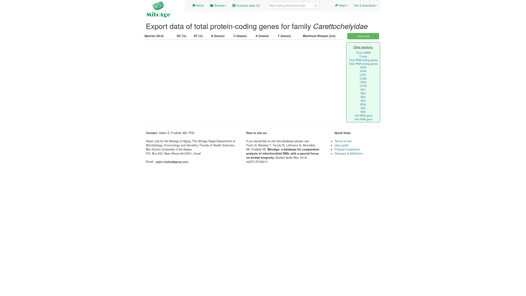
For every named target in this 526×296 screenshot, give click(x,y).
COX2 (363, 78)
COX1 (363, 75)
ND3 (363, 97)
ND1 (363, 89)
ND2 (363, 93)
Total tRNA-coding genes (363, 60)
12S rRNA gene (363, 115)
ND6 (363, 112)
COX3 (363, 82)
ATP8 (363, 71)
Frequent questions (347, 149)
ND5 (363, 108)
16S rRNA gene (363, 119)
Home (199, 5)
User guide (342, 145)
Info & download (364, 5)
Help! (342, 5)
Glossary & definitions (349, 153)
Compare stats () (247, 5)
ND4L (363, 104)
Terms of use (343, 141)
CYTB (363, 86)
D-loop (363, 56)
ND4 (363, 101)
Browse (218, 5)
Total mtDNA (363, 52)
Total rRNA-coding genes (363, 64)
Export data (363, 36)
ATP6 (363, 67)
